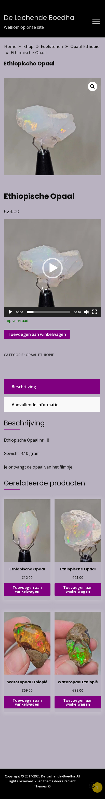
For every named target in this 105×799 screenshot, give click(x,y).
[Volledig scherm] (94, 312)
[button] (92, 86)
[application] (52, 268)
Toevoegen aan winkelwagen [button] (27, 589)
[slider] (48, 312)
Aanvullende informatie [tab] (35, 404)
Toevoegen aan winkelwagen (37, 334)
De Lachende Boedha (39, 17)
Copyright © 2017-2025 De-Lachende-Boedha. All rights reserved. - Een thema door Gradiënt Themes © (42, 781)
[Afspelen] (10, 312)
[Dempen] (86, 312)
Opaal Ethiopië (40, 354)
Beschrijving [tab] (24, 386)
